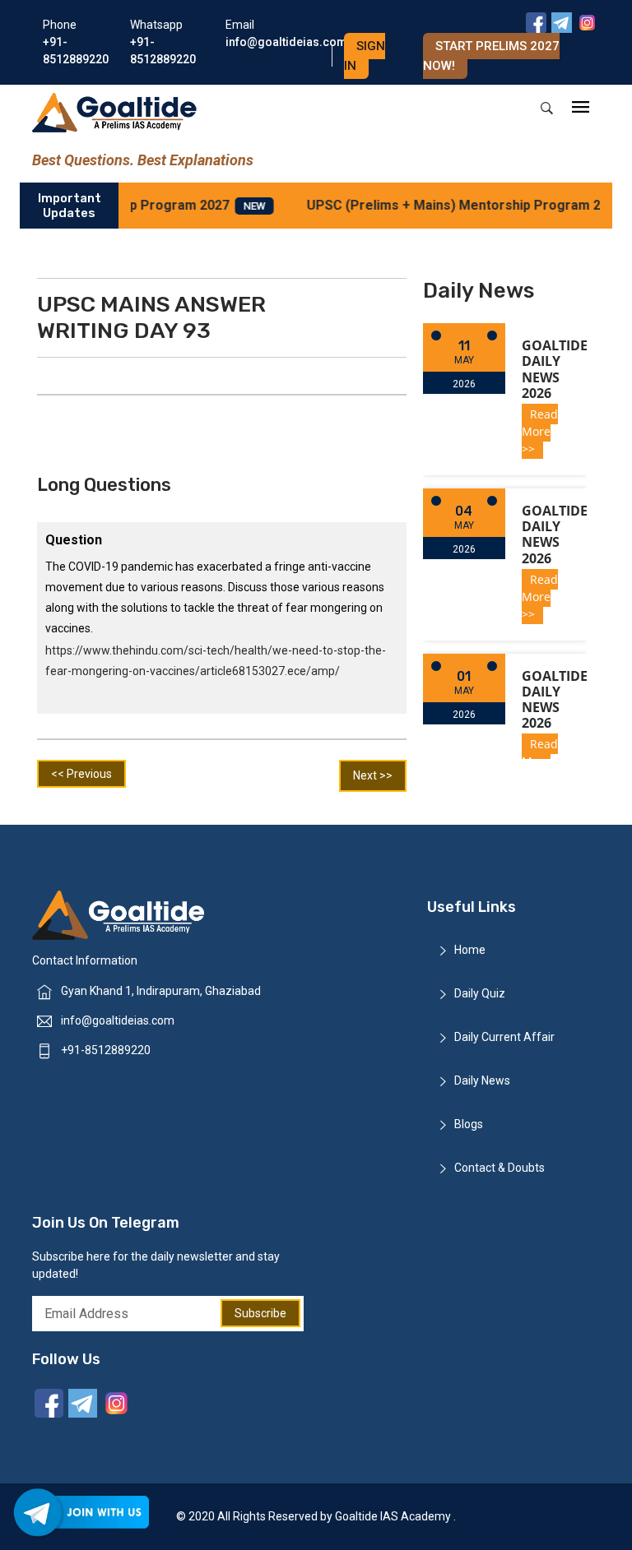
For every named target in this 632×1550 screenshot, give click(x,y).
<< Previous (81, 773)
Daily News (482, 1080)
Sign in (364, 56)
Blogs (468, 1124)
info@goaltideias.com (117, 1020)
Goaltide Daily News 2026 (555, 369)
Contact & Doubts (499, 1167)
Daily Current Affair (504, 1036)
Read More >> (540, 431)
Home (470, 949)
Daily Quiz (479, 993)
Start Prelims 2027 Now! (491, 56)
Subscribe (260, 1313)
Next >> (373, 775)
